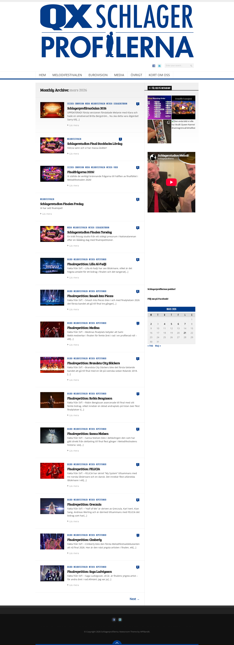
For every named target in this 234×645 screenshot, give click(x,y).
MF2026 (109, 103)
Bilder (69, 259)
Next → (135, 599)
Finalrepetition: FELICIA (83, 469)
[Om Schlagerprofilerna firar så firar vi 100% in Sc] (159, 131)
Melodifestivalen (67, 75)
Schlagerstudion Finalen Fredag (61, 203)
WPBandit (145, 631)
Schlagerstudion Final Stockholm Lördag (94, 143)
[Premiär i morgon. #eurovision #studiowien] (183, 107)
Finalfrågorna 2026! (80, 172)
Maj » (158, 345)
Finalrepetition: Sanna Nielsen (87, 433)
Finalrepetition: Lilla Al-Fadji (86, 264)
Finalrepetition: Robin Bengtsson (89, 398)
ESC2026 (70, 103)
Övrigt (136, 75)
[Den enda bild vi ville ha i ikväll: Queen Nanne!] (183, 131)
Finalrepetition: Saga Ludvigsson (89, 571)
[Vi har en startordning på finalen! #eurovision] (159, 107)
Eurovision (98, 75)
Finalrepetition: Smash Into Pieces (90, 296)
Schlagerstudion (120, 103)
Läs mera (74, 125)
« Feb (150, 345)
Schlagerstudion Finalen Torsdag (89, 232)
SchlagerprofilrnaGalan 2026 (86, 108)
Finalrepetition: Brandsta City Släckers (93, 363)
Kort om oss (159, 75)
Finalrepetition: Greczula (84, 504)
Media (119, 75)
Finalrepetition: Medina (83, 327)
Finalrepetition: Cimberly (84, 539)
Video (116, 167)
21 (185, 332)
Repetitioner (101, 259)
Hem (42, 75)
